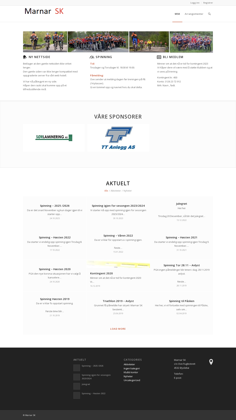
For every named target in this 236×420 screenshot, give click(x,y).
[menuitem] (195, 3)
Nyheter (128, 376)
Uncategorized (132, 380)
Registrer (208, 2)
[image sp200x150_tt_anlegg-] (119, 139)
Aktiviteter (129, 364)
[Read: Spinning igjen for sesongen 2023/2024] (76, 377)
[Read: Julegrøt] (76, 386)
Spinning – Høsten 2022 (93, 393)
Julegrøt (86, 384)
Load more (118, 328)
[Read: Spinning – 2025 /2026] (76, 368)
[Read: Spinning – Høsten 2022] (76, 395)
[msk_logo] (45, 14)
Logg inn (194, 2)
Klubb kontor (131, 372)
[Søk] (209, 14)
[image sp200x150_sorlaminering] (55, 139)
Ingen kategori (132, 368)
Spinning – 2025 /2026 (92, 365)
